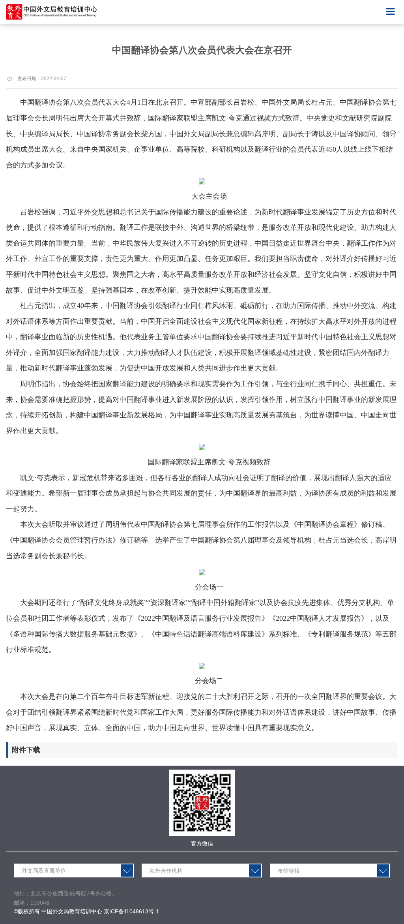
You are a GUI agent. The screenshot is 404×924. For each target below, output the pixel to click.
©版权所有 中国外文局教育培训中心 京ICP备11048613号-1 (86, 911)
